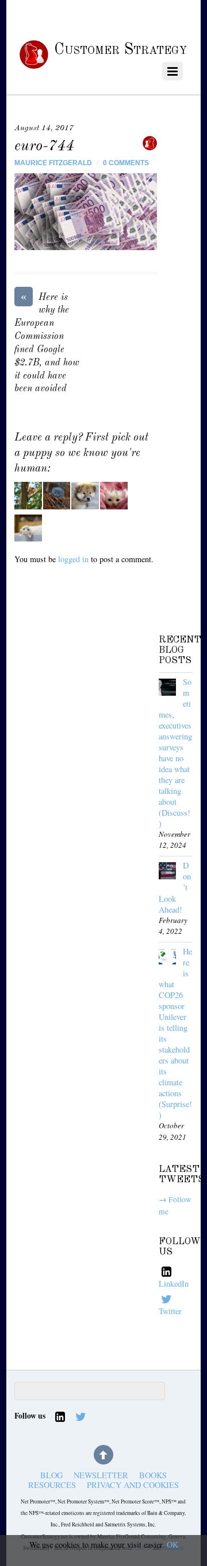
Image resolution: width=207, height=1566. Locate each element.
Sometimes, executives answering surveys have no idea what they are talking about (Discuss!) (175, 752)
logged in (73, 559)
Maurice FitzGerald (53, 162)
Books (153, 1475)
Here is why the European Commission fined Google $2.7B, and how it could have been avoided (46, 342)
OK (172, 1544)
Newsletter (101, 1475)
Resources (52, 1485)
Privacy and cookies (133, 1485)
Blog (51, 1475)
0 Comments (126, 162)
